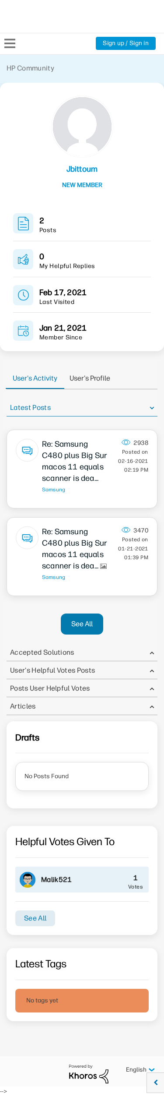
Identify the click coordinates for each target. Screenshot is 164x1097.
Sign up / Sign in (126, 43)
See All (82, 624)
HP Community (30, 68)
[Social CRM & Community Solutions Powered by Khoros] (88, 1073)
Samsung (53, 490)
